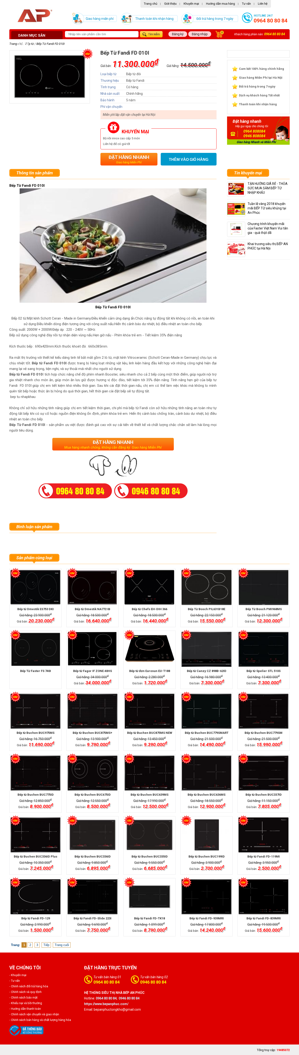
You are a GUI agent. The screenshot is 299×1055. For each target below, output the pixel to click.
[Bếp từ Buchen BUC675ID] (92, 773)
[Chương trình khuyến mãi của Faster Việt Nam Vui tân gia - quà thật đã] (236, 234)
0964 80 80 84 (271, 21)
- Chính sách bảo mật (23, 997)
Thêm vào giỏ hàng (188, 160)
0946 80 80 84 (153, 982)
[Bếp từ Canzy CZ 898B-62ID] (206, 649)
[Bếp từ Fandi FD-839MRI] (263, 896)
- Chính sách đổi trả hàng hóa (28, 986)
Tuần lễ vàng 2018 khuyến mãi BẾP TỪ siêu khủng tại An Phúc (267, 208)
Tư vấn (246, 3)
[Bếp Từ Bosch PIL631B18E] (206, 587)
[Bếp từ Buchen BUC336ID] (92, 834)
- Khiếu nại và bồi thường (25, 1003)
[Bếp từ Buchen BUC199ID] (206, 834)
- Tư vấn (14, 980)
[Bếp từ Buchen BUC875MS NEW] (149, 711)
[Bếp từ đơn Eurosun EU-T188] (149, 649)
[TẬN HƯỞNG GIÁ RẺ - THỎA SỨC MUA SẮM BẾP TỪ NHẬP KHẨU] (236, 193)
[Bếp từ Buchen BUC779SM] (263, 711)
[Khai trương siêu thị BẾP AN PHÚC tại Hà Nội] (238, 254)
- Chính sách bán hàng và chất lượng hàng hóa (40, 1020)
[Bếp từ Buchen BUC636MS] (206, 773)
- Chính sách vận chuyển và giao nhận (34, 1014)
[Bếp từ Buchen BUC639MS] (149, 773)
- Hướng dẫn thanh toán (25, 1008)
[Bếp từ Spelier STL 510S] (263, 649)
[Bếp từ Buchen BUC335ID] (149, 834)
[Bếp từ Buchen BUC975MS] (35, 711)
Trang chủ (150, 3)
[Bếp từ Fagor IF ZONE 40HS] (92, 649)
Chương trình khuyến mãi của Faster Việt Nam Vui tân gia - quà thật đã (268, 228)
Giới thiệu (170, 3)
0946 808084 (254, 136)
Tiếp (46, 945)
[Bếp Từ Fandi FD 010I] (49, 97)
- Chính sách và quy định (25, 992)
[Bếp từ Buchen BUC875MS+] (92, 711)
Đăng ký (178, 34)
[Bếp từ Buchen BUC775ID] (35, 773)
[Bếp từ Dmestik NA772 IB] (92, 587)
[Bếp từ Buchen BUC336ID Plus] (35, 834)
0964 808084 (254, 131)
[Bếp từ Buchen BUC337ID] (263, 773)
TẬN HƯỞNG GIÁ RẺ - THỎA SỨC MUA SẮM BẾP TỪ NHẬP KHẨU (268, 188)
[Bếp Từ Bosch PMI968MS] (263, 587)
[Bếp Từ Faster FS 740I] (35, 649)
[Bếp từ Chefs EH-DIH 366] (149, 587)
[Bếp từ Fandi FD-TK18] (149, 896)
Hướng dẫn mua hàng (220, 3)
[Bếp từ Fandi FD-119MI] (263, 834)
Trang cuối (62, 945)
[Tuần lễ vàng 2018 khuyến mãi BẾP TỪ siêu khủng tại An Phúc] (240, 213)
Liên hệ (262, 3)
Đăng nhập (200, 34)
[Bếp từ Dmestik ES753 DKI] (35, 587)
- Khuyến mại (17, 975)
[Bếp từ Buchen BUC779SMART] (206, 711)
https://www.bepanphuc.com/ (106, 1004)
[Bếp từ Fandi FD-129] (35, 896)
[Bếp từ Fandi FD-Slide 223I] (92, 896)
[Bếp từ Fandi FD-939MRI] (206, 896)
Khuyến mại (191, 3)
